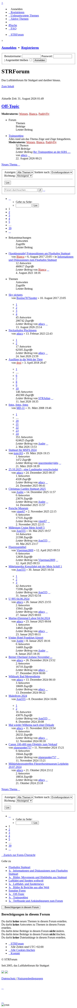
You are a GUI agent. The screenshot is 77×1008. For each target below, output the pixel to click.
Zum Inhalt (7, 86)
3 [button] (9, 215)
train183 (18, 453)
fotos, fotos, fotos (18, 404)
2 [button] (9, 212)
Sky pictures (16, 294)
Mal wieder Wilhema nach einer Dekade (31, 724)
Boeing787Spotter (26, 298)
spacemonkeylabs (48, 462)
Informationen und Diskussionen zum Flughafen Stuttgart (41, 258)
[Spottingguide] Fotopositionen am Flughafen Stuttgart (39, 253)
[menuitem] (16, 9)
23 (17, 430)
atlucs (24, 155)
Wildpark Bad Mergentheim (24, 676)
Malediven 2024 (18, 695)
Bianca (33, 113)
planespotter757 (23, 747)
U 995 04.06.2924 (19, 598)
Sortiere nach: (42, 172)
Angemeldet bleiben (17, 60)
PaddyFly (43, 113)
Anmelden (8, 48)
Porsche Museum (18, 508)
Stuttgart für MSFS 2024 (23, 450)
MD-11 (20, 407)
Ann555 (21, 530)
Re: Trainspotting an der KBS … (52, 151)
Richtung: (10, 175)
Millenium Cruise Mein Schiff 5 (27, 527)
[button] (10, 198)
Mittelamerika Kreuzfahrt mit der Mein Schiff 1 (35, 566)
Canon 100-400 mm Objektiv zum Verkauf (33, 744)
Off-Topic (10, 106)
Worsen (23, 113)
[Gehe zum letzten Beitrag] (48, 269)
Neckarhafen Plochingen (23, 330)
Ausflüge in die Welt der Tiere (26, 359)
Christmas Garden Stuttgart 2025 (27, 488)
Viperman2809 (24, 550)
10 (17, 388)
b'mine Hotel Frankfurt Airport (26, 637)
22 (17, 427)
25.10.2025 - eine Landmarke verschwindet (33, 469)
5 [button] (9, 221)
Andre (41, 443)
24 (17, 433)
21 (17, 424)
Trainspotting (16, 135)
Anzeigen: (10, 172)
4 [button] (9, 218)
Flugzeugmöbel (17, 547)
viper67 (20, 511)
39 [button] (10, 228)
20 (17, 420)
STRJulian (44, 398)
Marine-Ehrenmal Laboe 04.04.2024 (29, 618)
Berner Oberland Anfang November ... (30, 657)
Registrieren (30, 48)
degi (18, 362)
